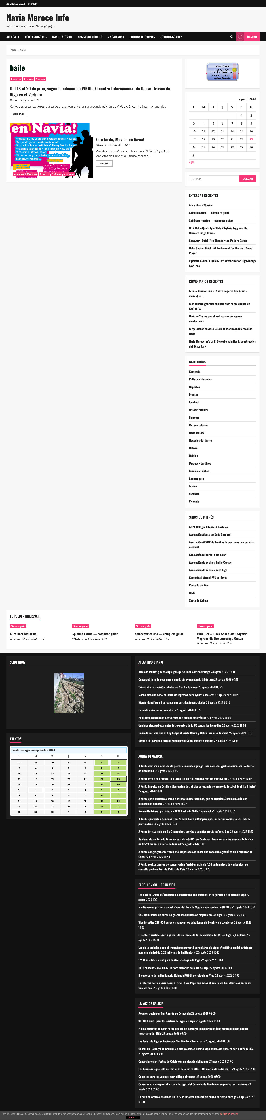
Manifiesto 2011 (62, 37)
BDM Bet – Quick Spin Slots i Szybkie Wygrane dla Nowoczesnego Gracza (222, 636)
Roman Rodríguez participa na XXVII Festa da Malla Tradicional (174, 811)
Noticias (40, 79)
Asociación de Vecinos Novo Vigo (208, 570)
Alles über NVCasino (201, 205)
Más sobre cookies (90, 37)
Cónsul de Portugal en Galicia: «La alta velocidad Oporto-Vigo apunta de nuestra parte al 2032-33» (196, 1049)
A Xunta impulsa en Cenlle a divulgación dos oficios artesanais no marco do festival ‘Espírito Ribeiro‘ (197, 786)
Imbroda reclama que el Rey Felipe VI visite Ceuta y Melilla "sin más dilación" (183, 733)
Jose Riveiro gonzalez (201, 304)
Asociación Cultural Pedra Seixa (207, 555)
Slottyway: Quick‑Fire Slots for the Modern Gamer (218, 240)
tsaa (15, 100)
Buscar (252, 37)
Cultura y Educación (200, 379)
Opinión (193, 455)
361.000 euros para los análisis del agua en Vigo (166, 1021)
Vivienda (194, 501)
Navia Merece (197, 433)
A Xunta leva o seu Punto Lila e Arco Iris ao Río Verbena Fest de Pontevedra (182, 778)
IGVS (192, 593)
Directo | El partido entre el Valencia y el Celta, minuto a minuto (175, 740)
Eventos (28, 79)
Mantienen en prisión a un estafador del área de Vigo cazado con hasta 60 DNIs (184, 907)
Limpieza (194, 417)
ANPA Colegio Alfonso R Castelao (208, 527)
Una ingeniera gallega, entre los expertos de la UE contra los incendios (179, 725)
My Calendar (115, 37)
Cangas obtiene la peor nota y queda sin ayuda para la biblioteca (176, 679)
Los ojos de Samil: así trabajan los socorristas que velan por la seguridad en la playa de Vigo (192, 894)
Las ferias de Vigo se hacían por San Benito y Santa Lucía (171, 1041)
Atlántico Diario (150, 662)
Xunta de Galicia (198, 600)
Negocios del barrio (200, 440)
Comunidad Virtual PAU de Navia (208, 577)
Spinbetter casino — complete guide (211, 220)
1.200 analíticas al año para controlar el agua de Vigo (169, 960)
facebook (194, 402)
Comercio (19, 173)
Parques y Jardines (200, 463)
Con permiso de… (36, 37)
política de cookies (229, 1114)
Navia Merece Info (37, 17)
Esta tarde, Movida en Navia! (51, 150)
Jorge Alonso (196, 329)
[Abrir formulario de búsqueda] (231, 36)
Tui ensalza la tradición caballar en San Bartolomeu (168, 687)
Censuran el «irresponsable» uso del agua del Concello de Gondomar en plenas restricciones (192, 1084)
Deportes (16, 79)
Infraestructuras (198, 410)
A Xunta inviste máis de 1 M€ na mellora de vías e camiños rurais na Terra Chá (183, 831)
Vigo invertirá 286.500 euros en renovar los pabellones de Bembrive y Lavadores (185, 922)
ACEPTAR (133, 1118)
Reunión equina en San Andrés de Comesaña (164, 1013)
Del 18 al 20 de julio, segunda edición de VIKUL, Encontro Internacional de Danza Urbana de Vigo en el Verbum (90, 91)
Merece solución (198, 425)
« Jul (192, 162)
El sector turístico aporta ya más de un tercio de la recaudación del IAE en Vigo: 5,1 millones (192, 935)
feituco (16, 638)
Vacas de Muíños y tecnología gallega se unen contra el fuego (174, 672)
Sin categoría (196, 478)
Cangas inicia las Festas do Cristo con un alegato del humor (173, 1061)
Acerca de (13, 37)
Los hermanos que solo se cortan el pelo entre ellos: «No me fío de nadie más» (184, 1069)
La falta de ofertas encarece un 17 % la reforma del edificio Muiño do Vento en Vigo (187, 1097)
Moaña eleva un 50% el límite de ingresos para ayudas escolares (176, 695)
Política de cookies (142, 37)
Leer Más (20, 114)
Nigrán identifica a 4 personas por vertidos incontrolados (171, 702)
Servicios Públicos (199, 471)
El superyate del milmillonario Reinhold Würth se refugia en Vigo (176, 975)
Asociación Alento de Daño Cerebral (210, 534)
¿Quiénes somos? (171, 37)
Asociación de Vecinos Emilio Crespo (210, 562)
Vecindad (69, 173)
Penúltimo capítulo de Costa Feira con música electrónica (172, 717)
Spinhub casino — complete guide (209, 212)
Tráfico (193, 486)
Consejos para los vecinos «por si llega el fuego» (167, 1076)
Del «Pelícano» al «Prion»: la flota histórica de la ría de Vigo (173, 968)
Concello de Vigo (199, 585)
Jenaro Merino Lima (200, 291)
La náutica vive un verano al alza (157, 710)
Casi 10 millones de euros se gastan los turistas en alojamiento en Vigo (180, 915)
